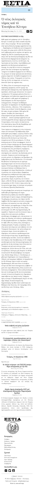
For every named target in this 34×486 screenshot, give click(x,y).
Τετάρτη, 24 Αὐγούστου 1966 (10, 302)
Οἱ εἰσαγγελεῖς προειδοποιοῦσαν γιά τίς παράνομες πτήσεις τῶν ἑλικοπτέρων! (17, 339)
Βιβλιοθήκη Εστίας (10, 447)
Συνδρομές (7, 449)
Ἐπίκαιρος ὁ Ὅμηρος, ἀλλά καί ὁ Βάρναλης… (15, 315)
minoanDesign (20, 483)
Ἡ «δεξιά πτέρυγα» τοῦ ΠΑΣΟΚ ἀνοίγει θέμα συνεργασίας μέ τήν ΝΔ (17, 365)
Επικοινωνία (8, 461)
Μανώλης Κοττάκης (7, 31)
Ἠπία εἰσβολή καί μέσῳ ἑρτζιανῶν (11, 296)
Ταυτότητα (7, 455)
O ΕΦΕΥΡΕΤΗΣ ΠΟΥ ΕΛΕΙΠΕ (10, 322)
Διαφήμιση (7, 463)
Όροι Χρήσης (8, 459)
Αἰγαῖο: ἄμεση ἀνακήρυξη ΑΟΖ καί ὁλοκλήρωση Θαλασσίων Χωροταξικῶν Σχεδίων (17, 391)
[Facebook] (27, 31)
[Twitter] (31, 31)
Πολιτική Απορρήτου (10, 457)
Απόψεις (4, 14)
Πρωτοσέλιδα (8, 443)
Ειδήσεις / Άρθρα (9, 441)
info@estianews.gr (23, 481)
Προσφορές (7, 445)
